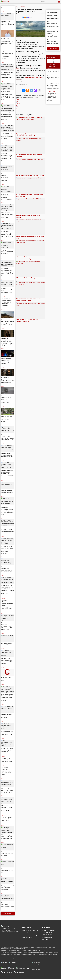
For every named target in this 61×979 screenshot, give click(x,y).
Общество (24, 930)
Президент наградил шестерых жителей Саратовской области (52, 16)
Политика (24, 932)
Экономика (30, 932)
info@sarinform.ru (51, 68)
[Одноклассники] (25, 17)
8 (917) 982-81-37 (51, 64)
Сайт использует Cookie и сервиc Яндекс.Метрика (11, 958)
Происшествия (30, 6)
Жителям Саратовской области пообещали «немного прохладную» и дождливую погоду (53, 33)
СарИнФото (29, 937)
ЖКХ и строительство (27, 935)
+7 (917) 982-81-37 (47, 932)
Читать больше (53, 48)
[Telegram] (27, 17)
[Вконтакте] (11, 968)
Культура (35, 935)
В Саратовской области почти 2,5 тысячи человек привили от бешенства (53, 24)
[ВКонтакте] (23, 17)
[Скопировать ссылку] (31, 17)
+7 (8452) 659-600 (47, 935)
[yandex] (7, 972)
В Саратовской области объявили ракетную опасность (52, 41)
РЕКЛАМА (45, 939)
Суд (37, 930)
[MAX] (29, 17)
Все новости (4, 8)
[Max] (53, 60)
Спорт (23, 937)
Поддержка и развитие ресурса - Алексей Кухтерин (39, 968)
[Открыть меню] (59, 2)
